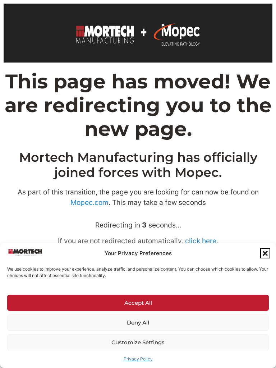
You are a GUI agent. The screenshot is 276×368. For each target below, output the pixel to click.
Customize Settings (138, 342)
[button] (265, 253)
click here (200, 240)
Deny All (138, 322)
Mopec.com (89, 202)
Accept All (138, 302)
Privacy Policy (138, 359)
